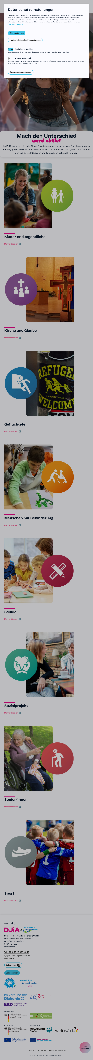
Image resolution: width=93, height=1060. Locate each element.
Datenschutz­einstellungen (31, 10)
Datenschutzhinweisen (15, 24)
